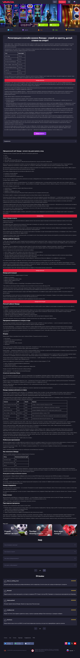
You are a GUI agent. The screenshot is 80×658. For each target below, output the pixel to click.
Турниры (20, 637)
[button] (78, 15)
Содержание (27, 637)
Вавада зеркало (40, 133)
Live (10, 637)
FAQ (34, 637)
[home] (8, 2)
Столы (14, 637)
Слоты (5, 637)
